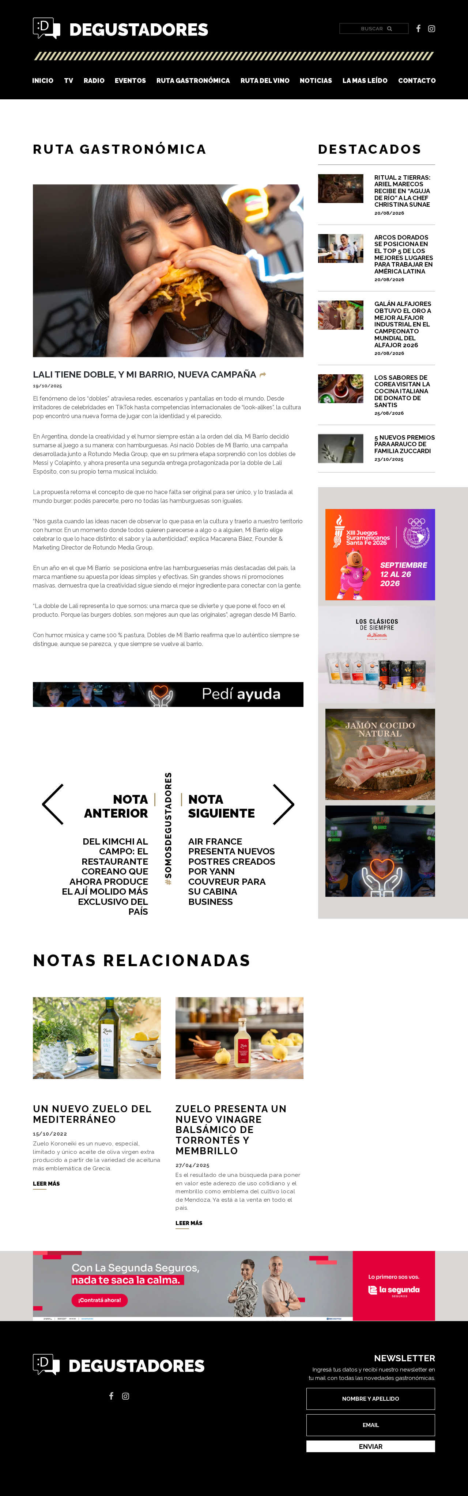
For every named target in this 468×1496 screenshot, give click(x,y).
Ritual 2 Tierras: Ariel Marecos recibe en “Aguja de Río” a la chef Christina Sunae (402, 194)
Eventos (130, 80)
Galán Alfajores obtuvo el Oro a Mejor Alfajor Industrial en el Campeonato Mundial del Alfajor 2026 (402, 328)
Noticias (316, 80)
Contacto (417, 80)
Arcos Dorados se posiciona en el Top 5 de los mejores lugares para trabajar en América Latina (403, 258)
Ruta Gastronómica (193, 80)
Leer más (46, 1184)
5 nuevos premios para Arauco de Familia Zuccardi (404, 448)
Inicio (42, 80)
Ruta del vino (265, 80)
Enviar (370, 1446)
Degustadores (120, 29)
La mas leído (365, 80)
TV (68, 80)
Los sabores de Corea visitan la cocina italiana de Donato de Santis (402, 395)
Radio (94, 80)
